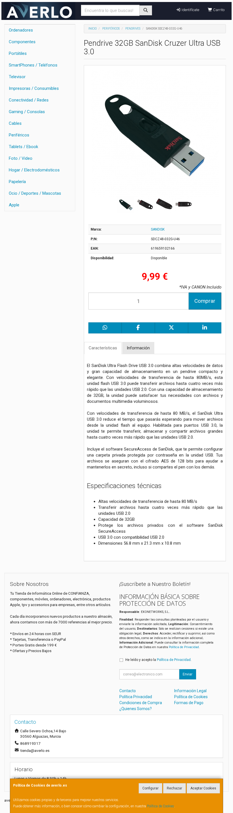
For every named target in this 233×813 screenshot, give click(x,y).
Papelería (17, 181)
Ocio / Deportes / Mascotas (35, 193)
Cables (15, 123)
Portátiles (18, 53)
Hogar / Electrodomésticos (34, 170)
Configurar (150, 788)
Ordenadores (21, 30)
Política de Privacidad (184, 647)
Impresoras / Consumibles (34, 88)
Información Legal (190, 690)
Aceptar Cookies (203, 788)
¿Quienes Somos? (135, 708)
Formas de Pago (188, 702)
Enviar (187, 674)
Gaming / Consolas (27, 111)
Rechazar (174, 788)
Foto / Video (20, 158)
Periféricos (19, 135)
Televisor (17, 76)
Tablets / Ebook (23, 146)
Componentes (22, 41)
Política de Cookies (160, 806)
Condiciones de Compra (140, 702)
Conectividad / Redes (29, 100)
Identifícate (190, 10)
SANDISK (158, 229)
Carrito (218, 10)
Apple (14, 205)
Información (138, 347)
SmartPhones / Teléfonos (33, 65)
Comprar (204, 301)
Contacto (127, 690)
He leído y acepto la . (158, 660)
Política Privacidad (135, 696)
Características (103, 347)
